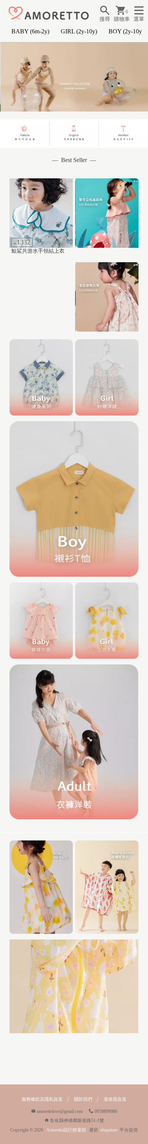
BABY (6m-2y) (30, 31)
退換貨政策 (115, 1099)
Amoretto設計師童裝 (66, 1130)
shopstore (109, 1130)
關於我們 (83, 1099)
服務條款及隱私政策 (42, 1099)
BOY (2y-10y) (126, 31)
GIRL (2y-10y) (79, 31)
